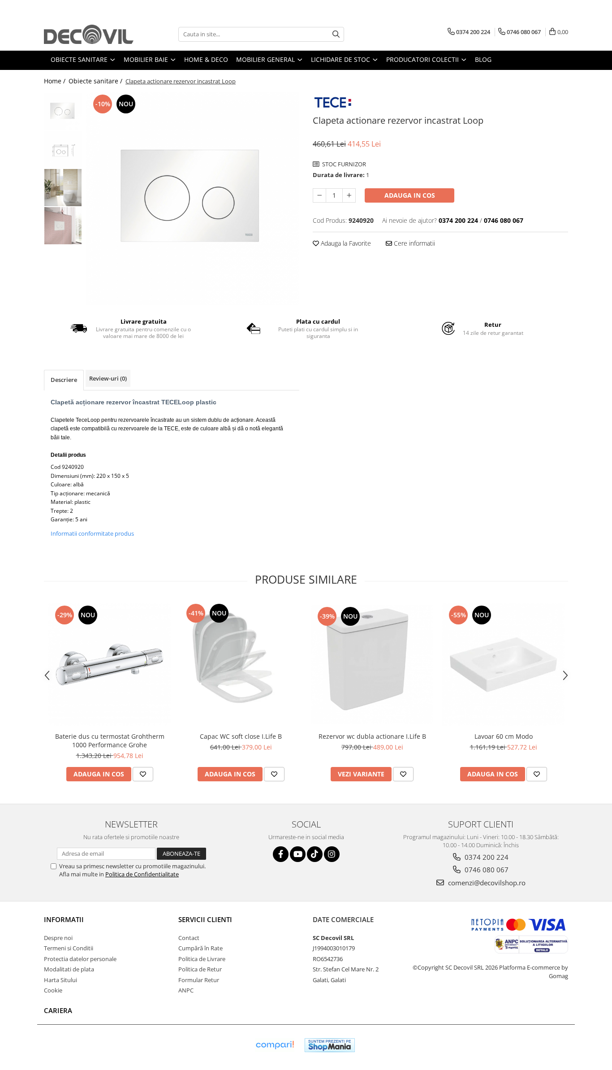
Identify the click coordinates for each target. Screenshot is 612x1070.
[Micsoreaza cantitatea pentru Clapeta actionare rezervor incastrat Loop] (319, 195)
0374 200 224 (486, 857)
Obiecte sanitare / (96, 81)
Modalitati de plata (69, 969)
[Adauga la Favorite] (143, 774)
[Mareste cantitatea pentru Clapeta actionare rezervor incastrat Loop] (349, 195)
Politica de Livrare (201, 959)
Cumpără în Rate (200, 948)
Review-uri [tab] (108, 378)
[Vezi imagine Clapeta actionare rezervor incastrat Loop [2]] (63, 187)
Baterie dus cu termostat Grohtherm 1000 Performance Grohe (109, 740)
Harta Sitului (60, 980)
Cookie (53, 990)
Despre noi (58, 938)
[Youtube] (298, 854)
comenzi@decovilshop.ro (486, 882)
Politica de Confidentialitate (142, 874)
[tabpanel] (192, 198)
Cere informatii (413, 243)
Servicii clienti (205, 919)
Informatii (64, 919)
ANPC (186, 990)
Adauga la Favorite (345, 243)
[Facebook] (281, 854)
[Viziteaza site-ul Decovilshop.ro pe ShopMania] (330, 1045)
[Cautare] (336, 34)
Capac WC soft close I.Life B (241, 736)
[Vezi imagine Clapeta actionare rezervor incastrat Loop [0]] (63, 111)
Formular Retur (198, 980)
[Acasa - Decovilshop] (89, 34)
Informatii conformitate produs (92, 533)
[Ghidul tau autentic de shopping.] (274, 1045)
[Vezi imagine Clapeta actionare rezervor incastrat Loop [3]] (63, 225)
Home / (55, 81)
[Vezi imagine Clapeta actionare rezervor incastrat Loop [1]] (63, 149)
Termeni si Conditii (68, 948)
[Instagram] (332, 854)
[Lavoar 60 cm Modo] (503, 664)
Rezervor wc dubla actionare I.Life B (372, 736)
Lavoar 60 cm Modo (503, 736)
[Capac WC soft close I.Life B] (241, 665)
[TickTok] (315, 854)
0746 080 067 (486, 869)
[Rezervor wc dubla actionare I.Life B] (372, 665)
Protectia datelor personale (80, 959)
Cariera (58, 1010)
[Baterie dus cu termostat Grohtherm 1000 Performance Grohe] (109, 664)
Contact (188, 938)
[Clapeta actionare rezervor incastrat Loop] (192, 198)
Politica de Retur (200, 969)
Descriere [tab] (64, 380)
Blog (483, 59)
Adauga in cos (409, 195)
